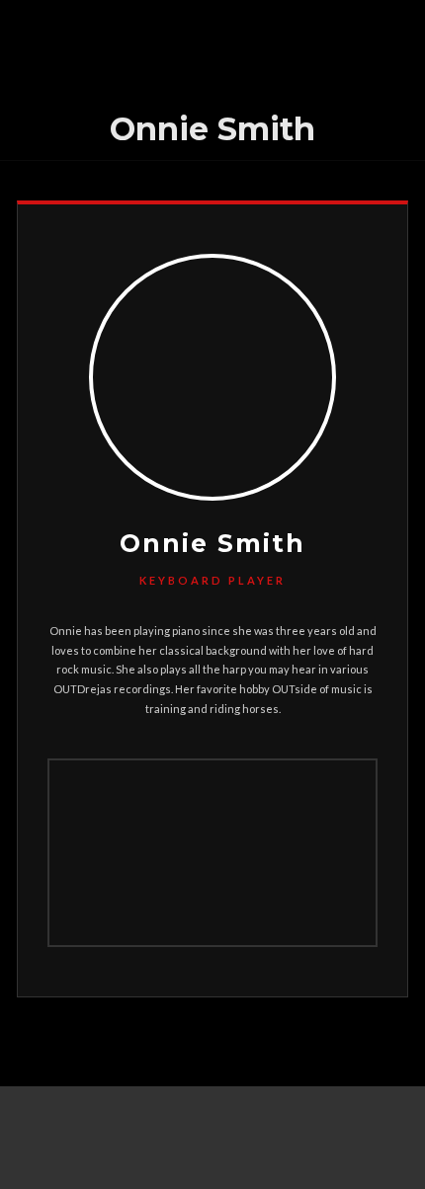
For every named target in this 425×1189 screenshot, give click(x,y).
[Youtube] (212, 1153)
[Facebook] (212, 1122)
